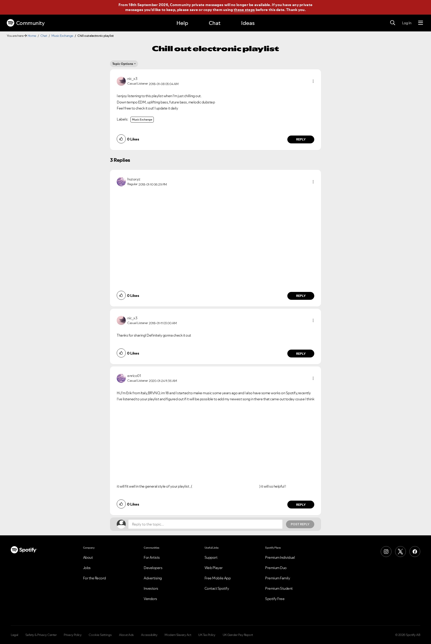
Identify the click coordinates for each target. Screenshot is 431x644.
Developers (153, 567)
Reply (301, 139)
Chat (214, 23)
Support (211, 557)
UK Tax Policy (207, 635)
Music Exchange (62, 35)
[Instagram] (386, 551)
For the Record (94, 578)
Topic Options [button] (122, 63)
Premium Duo (276, 567)
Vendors (150, 598)
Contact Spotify (217, 588)
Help (182, 23)
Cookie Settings (100, 635)
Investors (151, 588)
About (88, 557)
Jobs (87, 567)
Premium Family (277, 578)
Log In (406, 22)
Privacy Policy (72, 635)
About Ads (126, 635)
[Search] (392, 23)
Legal (14, 635)
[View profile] (121, 80)
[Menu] (420, 23)
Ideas (248, 23)
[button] (313, 81)
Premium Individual (280, 557)
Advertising (153, 578)
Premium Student (279, 588)
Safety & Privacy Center (41, 635)
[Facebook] (414, 551)
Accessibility (149, 635)
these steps (244, 9)
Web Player (214, 567)
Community (30, 23)
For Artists (152, 557)
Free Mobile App (218, 578)
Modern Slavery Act (178, 635)
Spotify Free (274, 598)
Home (32, 35)
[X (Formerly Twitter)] (400, 551)
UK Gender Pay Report (238, 635)
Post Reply (300, 524)
